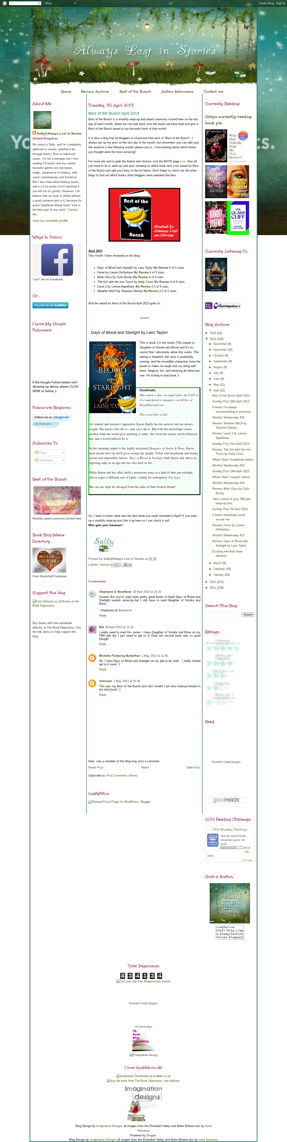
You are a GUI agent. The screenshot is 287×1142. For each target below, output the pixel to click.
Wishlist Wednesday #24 (228, 483)
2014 (213, 333)
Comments (45, 460)
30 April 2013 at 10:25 (147, 591)
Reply (103, 615)
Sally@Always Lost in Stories (59, 133)
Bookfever (125, 610)
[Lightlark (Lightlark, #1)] (216, 161)
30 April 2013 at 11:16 (119, 627)
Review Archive (95, 91)
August (218, 367)
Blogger (151, 1135)
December (220, 344)
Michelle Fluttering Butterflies (119, 655)
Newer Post (95, 767)
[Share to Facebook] (126, 565)
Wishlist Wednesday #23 (228, 535)
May (216, 384)
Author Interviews (177, 91)
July (216, 373)
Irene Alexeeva (208, 1139)
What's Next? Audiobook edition (232, 459)
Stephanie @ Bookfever (115, 591)
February (219, 569)
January (219, 574)
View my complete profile (50, 220)
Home (66, 91)
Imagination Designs (109, 1126)
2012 (213, 582)
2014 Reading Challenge (230, 829)
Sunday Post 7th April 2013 (230, 509)
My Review (161, 267)
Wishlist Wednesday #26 (228, 417)
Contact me (213, 91)
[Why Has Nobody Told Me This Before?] (238, 163)
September (220, 361)
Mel (101, 627)
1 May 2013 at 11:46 (154, 655)
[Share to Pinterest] (130, 565)
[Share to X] (121, 565)
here (183, 161)
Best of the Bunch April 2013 (231, 395)
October (219, 355)
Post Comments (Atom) (122, 775)
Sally (223, 835)
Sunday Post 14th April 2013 (230, 471)
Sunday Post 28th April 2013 (230, 401)
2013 (213, 339)
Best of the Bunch (135, 91)
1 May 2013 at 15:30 (126, 681)
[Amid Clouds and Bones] (216, 197)
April (216, 390)
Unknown (105, 681)
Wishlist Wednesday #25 (228, 465)
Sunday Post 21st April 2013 (230, 443)
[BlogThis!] (117, 565)
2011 (213, 587)
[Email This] (113, 565)
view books (247, 860)
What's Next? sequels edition (231, 477)
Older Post (193, 767)
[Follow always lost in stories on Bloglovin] (52, 419)
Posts (42, 452)
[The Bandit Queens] (216, 232)
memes (105, 564)
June (217, 378)
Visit (143, 1026)
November (220, 349)
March (217, 563)
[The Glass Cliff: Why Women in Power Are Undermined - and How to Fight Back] (238, 234)
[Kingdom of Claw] (216, 290)
